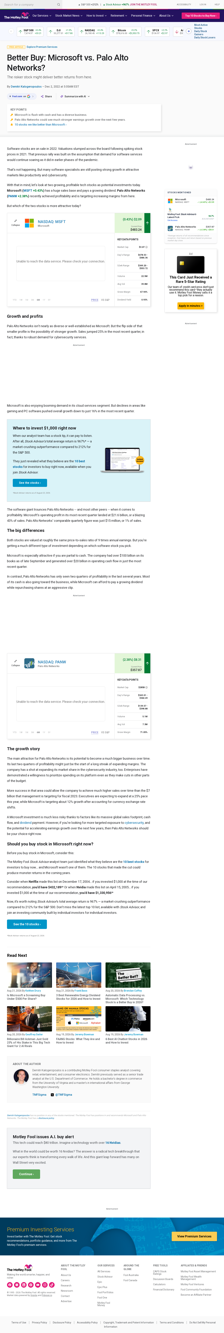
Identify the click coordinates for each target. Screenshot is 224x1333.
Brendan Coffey (133, 990)
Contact (65, 1296)
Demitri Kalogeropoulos (26, 86)
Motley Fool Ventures (192, 1284)
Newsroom (67, 1290)
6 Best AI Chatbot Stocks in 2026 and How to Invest (126, 1040)
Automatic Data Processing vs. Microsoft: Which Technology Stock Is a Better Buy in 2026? (125, 999)
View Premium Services (194, 1236)
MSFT (27, 190)
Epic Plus (102, 1287)
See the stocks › (30, 482)
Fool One (102, 1297)
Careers (65, 1280)
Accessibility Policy (87, 1322)
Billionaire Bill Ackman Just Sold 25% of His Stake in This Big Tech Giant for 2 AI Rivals (28, 1042)
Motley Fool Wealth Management (191, 1278)
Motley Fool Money (103, 1304)
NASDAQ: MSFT (52, 222)
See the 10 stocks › (27, 924)
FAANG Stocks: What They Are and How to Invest (78, 1040)
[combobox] (31, 4)
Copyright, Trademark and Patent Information (128, 1322)
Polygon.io (47, 1295)
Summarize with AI (75, 96)
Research (66, 1285)
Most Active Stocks (201, 26)
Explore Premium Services (42, 47)
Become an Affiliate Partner (196, 1294)
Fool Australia (131, 1275)
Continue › (26, 1174)
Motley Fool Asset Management (198, 1271)
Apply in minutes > (191, 305)
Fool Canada (130, 1280)
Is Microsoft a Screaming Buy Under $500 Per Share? (26, 997)
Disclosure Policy (62, 1322)
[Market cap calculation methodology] (146, 247)
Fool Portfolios (105, 1292)
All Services (103, 1271)
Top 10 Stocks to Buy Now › (200, 15)
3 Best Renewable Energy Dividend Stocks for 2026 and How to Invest (78, 997)
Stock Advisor (105, 1276)
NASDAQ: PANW (52, 662)
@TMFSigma (63, 1094)
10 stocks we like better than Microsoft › (40, 124)
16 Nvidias (112, 1142)
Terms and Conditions (172, 1322)
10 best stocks (133, 862)
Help (217, 4)
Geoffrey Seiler (34, 1034)
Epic (99, 1282)
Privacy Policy (39, 1322)
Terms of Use (18, 1322)
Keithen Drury (33, 990)
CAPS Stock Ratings (159, 1272)
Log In (203, 4)
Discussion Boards (163, 1279)
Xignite (33, 1295)
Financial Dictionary (163, 1289)
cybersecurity (134, 822)
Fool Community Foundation (196, 1289)
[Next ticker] (188, 31)
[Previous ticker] (11, 31)
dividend (25, 822)
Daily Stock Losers (204, 37)
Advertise (66, 1301)
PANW (12, 196)
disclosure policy (46, 1118)
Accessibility (184, 4)
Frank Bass (81, 990)
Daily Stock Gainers (200, 33)
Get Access (172, 220)
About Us (66, 1275)
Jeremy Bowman (84, 1034)
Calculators (159, 1284)
